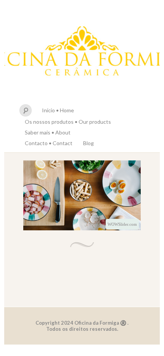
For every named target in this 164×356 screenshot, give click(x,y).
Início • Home (58, 110)
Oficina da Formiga (82, 52)
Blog (88, 143)
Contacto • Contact (48, 143)
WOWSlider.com (122, 224)
